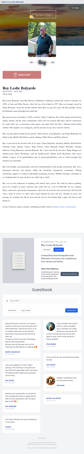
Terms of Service (48, 444)
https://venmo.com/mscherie (65, 206)
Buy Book (58, 250)
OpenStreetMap (44, 448)
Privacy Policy (36, 444)
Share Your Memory (69, 274)
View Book (46, 250)
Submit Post (71, 310)
